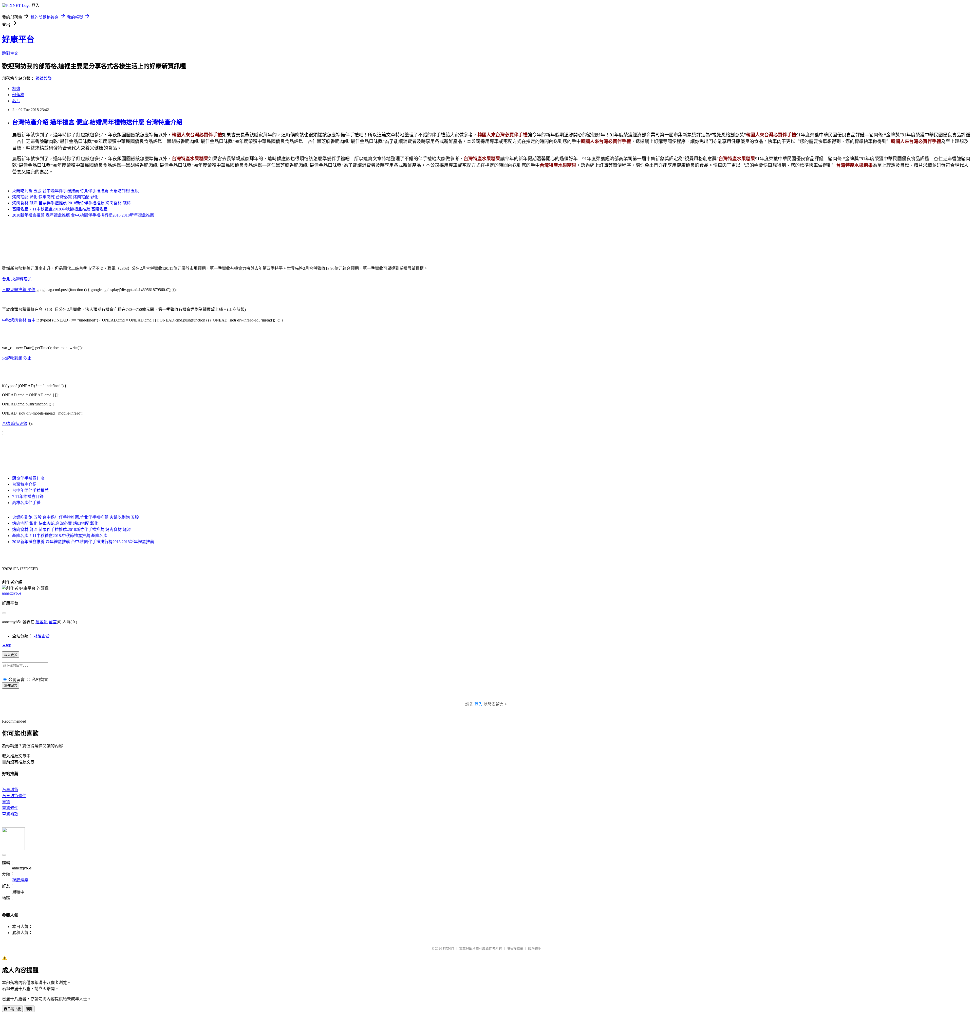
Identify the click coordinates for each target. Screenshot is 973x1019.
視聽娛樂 (43, 78)
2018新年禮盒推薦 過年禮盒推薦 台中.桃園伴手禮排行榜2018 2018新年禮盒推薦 (83, 215)
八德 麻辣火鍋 (14, 423)
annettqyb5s (11, 593)
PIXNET (448, 948)
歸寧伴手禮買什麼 (28, 478)
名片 (16, 101)
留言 (53, 622)
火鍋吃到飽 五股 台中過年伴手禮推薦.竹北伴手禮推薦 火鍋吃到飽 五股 (75, 191)
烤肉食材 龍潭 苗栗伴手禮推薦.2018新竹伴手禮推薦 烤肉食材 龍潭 (71, 203)
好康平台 (18, 39)
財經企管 (41, 636)
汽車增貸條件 (14, 796)
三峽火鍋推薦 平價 (18, 290)
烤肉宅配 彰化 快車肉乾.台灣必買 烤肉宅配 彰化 (55, 197)
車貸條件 (10, 808)
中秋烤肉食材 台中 (18, 320)
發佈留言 (10, 686)
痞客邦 (41, 622)
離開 (29, 1009)
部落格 (18, 95)
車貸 (6, 802)
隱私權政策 (515, 948)
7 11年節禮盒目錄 (28, 496)
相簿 (16, 88)
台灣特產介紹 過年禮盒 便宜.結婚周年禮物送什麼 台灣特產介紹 (97, 122)
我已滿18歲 (12, 1009)
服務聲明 (534, 948)
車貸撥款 (10, 814)
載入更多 (10, 655)
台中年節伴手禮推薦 (30, 490)
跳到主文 (10, 53)
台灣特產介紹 (24, 484)
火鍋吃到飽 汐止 (16, 358)
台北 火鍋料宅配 (16, 279)
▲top (6, 645)
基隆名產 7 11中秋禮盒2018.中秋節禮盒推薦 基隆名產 (59, 209)
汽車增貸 (10, 790)
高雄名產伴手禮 (26, 502)
